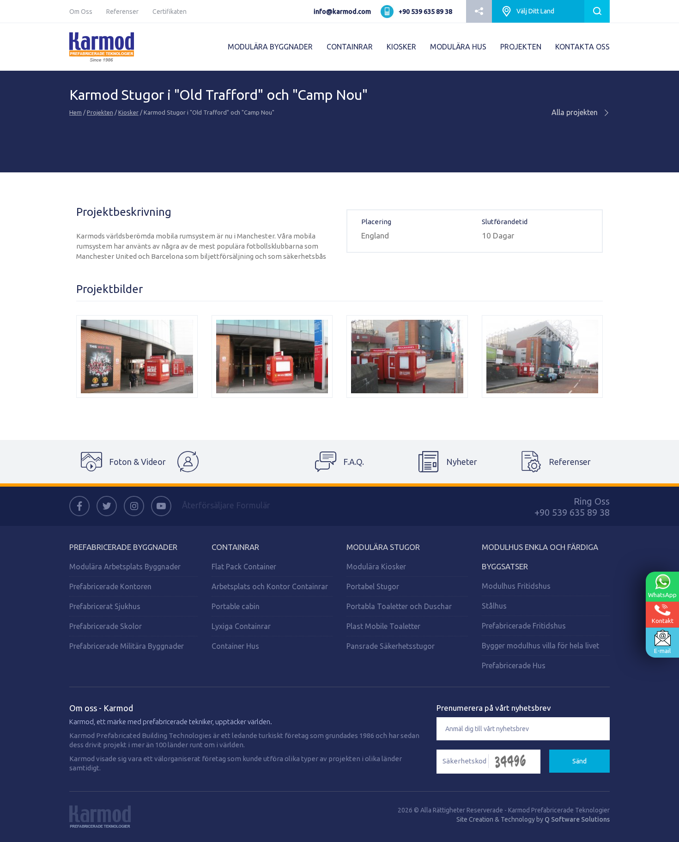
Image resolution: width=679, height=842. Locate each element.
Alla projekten (576, 112)
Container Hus (235, 646)
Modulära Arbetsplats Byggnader (125, 566)
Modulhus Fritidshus (516, 586)
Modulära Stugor (383, 547)
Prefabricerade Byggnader (123, 547)
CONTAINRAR (350, 47)
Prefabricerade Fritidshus (524, 626)
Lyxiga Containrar (241, 626)
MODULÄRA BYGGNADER (270, 47)
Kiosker (128, 112)
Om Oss (80, 11)
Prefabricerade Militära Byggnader (126, 646)
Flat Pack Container (244, 566)
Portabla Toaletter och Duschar (399, 606)
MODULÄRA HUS (458, 47)
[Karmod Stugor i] (137, 356)
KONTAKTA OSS (582, 47)
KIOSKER (401, 47)
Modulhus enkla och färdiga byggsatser (540, 557)
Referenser (122, 11)
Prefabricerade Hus (514, 665)
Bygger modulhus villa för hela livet (540, 645)
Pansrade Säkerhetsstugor (390, 646)
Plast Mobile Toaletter (383, 626)
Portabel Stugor (372, 586)
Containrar (235, 547)
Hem (75, 112)
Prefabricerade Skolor (105, 626)
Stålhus (494, 606)
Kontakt (662, 620)
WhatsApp (662, 595)
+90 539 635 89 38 (425, 11)
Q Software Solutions (577, 819)
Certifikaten (169, 11)
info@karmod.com (342, 11)
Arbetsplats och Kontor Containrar (270, 586)
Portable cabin (236, 606)
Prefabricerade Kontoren (110, 586)
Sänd (579, 761)
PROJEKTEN (520, 47)
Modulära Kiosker (376, 566)
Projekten (100, 112)
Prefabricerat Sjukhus (104, 606)
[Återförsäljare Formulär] (231, 461)
